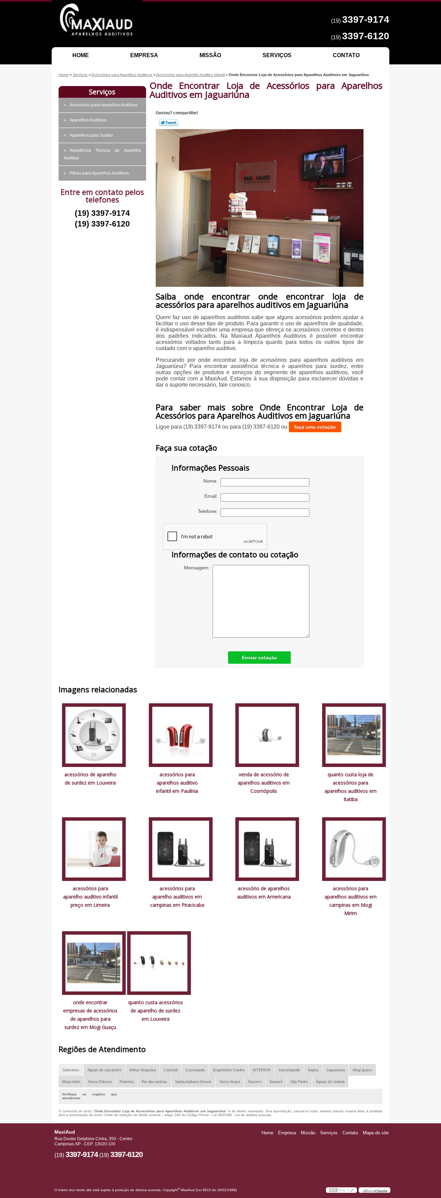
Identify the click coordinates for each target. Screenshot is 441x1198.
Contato (346, 55)
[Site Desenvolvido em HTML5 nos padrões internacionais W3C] (341, 1190)
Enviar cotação (259, 657)
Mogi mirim (71, 1082)
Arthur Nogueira (142, 1070)
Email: (212, 496)
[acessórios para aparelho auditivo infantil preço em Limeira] (94, 848)
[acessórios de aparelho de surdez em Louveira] (94, 734)
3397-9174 (365, 19)
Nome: (211, 481)
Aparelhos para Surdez (91, 135)
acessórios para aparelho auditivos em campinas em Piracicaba (177, 896)
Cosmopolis (195, 1070)
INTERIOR (262, 1070)
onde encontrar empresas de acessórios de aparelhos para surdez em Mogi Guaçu (90, 1014)
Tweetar (168, 122)
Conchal (170, 1070)
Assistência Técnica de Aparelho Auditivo (102, 154)
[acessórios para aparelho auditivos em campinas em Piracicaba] (181, 848)
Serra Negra (229, 1082)
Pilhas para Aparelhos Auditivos (99, 173)
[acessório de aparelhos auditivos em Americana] (267, 848)
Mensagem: (198, 567)
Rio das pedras (154, 1082)
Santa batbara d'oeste (193, 1082)
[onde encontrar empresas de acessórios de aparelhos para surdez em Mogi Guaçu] (94, 962)
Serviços (277, 55)
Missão (210, 55)
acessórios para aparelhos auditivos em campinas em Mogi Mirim (351, 900)
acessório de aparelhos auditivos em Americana (264, 892)
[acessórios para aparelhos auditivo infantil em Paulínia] (181, 734)
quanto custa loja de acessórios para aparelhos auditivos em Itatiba (351, 786)
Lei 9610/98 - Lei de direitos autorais (242, 1115)
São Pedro (299, 1082)
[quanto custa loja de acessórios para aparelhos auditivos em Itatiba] (354, 734)
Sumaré (276, 1082)
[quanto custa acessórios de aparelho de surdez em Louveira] (159, 962)
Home (80, 55)
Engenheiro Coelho (229, 1070)
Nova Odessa (100, 1082)
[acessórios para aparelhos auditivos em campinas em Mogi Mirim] (354, 848)
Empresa (144, 55)
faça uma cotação (315, 427)
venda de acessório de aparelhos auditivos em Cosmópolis (264, 782)
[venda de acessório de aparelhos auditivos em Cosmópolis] (267, 734)
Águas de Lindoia (330, 1082)
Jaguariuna (335, 1070)
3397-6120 (365, 36)
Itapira (313, 1070)
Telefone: (209, 511)
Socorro (254, 1082)
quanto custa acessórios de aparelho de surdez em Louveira (155, 1010)
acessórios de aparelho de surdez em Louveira (90, 778)
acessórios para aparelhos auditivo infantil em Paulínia (177, 782)
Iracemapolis (289, 1070)
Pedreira (127, 1082)
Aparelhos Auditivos (88, 120)
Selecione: (71, 1070)
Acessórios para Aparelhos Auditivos (104, 105)
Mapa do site (376, 1132)
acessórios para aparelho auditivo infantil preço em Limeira (90, 896)
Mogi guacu (362, 1070)
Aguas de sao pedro (104, 1070)
